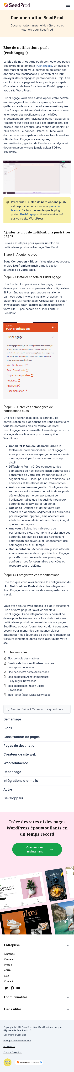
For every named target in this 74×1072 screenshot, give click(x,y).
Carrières (9, 959)
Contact (8, 981)
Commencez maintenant (34, 849)
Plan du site (9, 1046)
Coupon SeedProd (12, 1052)
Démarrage (12, 719)
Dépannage (12, 772)
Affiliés (8, 970)
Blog (6, 975)
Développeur (13, 798)
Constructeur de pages (21, 737)
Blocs (7, 728)
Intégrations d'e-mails (20, 781)
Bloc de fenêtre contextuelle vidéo (28, 672)
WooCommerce (15, 763)
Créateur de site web (19, 754)
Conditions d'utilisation (15, 1034)
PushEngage (44, 65)
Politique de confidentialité (17, 1040)
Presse (8, 964)
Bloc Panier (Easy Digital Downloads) (29, 694)
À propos (9, 953)
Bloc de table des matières (23, 658)
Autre (7, 789)
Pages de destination (19, 746)
